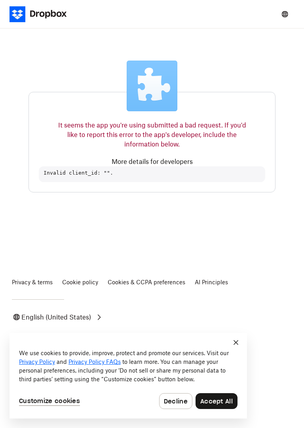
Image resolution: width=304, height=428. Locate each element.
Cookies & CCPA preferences (146, 282)
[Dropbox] (41, 14)
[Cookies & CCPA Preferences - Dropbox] (128, 375)
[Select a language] (285, 14)
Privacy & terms (32, 282)
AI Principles (211, 282)
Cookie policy (80, 282)
